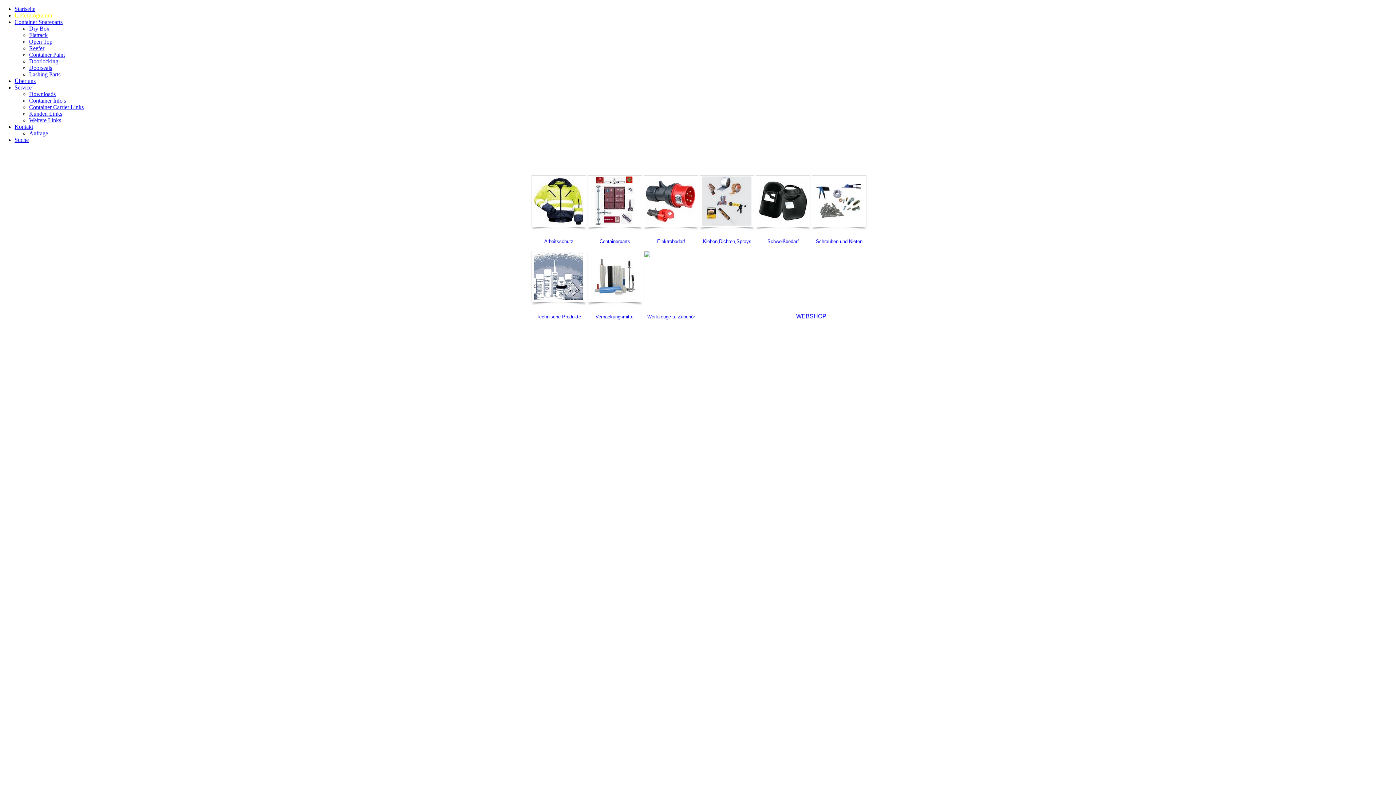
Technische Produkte (559, 316)
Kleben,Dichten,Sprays (727, 241)
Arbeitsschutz (558, 241)
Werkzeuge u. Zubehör (671, 316)
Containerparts (615, 241)
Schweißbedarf (783, 241)
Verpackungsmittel (615, 316)
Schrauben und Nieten (839, 241)
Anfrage (38, 133)
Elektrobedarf (671, 241)
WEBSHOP (811, 316)
